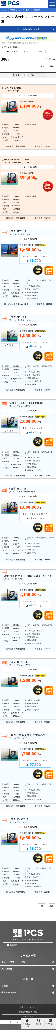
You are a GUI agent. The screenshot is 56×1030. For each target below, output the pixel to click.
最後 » (51, 66)
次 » (42, 66)
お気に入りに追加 (29, 95)
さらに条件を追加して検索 (28, 29)
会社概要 (13, 945)
